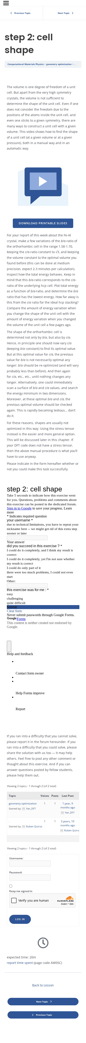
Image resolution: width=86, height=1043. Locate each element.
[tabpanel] (43, 520)
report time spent (20, 963)
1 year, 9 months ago (67, 805)
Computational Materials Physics (25, 64)
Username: (16, 858)
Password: (15, 872)
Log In (20, 919)
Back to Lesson (43, 985)
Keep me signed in (20, 891)
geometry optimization (59, 64)
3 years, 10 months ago (67, 823)
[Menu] (6, 3)
